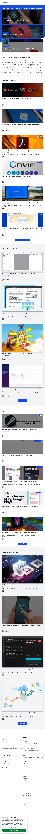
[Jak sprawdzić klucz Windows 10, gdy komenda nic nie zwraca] (22, 421)
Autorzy (4, 761)
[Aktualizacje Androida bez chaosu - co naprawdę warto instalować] (22, 116)
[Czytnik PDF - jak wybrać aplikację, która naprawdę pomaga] (22, 297)
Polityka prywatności (19, 801)
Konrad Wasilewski (7, 319)
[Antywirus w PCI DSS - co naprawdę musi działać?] (22, 31)
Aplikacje (24, 769)
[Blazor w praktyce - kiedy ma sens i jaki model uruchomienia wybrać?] (22, 375)
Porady (24, 782)
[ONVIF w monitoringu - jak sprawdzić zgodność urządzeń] (22, 168)
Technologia (25, 789)
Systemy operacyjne (27, 767)
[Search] (41, 2)
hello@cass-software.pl (7, 757)
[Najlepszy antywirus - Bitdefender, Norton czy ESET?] (22, 90)
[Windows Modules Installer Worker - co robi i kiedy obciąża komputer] (22, 193)
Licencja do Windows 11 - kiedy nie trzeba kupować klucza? (19, 48)
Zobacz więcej (22, 400)
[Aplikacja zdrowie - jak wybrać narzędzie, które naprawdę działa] (22, 17)
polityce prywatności (18, 824)
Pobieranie (25, 772)
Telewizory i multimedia (27, 795)
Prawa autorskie (11, 801)
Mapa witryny (22, 804)
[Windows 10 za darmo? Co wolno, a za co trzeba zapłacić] (22, 447)
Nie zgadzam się (14, 827)
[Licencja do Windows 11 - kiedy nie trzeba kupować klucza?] (22, 45)
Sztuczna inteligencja (27, 793)
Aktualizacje (25, 765)
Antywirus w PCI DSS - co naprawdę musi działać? (12, 34)
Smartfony (25, 791)
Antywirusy (25, 776)
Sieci (24, 774)
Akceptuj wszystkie (14, 830)
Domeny (24, 780)
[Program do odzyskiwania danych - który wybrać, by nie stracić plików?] (22, 220)
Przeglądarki (25, 778)
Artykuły (25, 737)
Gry (23, 784)
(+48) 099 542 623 (6, 755)
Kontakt (25, 801)
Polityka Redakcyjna (38, 801)
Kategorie (25, 761)
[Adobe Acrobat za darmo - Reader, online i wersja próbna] (22, 142)
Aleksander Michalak (7, 359)
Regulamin (5, 801)
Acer (24, 763)
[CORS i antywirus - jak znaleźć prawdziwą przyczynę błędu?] (22, 651)
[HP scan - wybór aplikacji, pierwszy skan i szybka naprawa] (22, 261)
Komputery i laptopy (27, 786)
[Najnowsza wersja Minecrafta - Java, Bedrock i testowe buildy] (22, 524)
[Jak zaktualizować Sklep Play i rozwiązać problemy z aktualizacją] (22, 498)
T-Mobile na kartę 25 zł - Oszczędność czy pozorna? (33, 757)
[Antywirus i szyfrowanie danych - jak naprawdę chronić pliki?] (22, 695)
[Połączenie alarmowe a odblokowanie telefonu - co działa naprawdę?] (22, 610)
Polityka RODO (30, 801)
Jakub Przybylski (7, 279)
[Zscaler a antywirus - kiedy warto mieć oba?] (22, 569)
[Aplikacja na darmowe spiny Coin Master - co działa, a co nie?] (22, 338)
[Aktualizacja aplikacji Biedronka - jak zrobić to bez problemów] (22, 473)
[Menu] (40, 2)
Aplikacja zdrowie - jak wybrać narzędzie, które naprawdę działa (15, 20)
